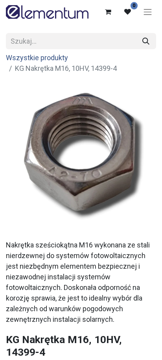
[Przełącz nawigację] (147, 11)
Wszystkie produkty (37, 58)
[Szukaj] (146, 41)
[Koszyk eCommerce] (108, 12)
